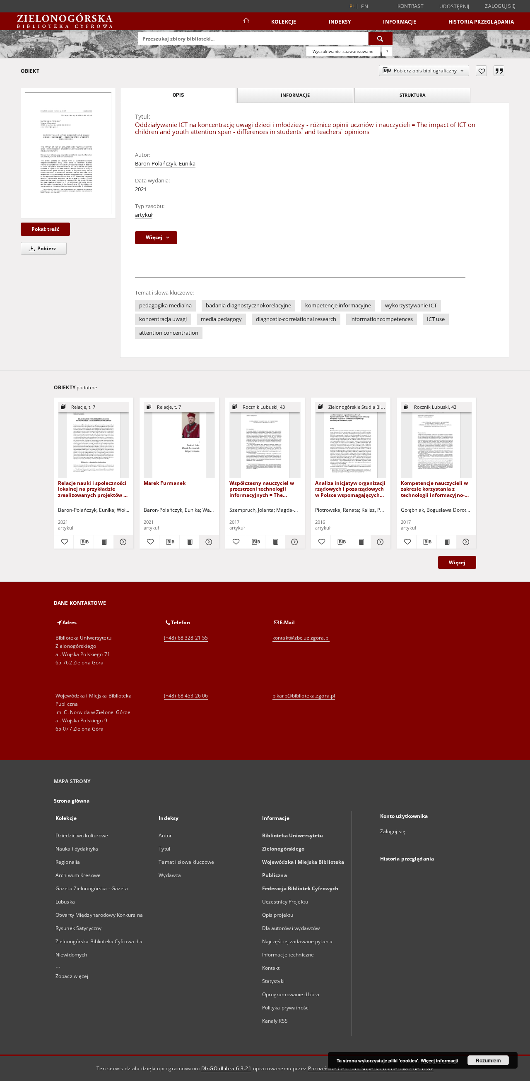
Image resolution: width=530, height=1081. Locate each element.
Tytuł (164, 848)
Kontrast (411, 6)
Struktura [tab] (413, 95)
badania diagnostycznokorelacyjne (248, 305)
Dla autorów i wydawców (291, 928)
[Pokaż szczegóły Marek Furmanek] (208, 542)
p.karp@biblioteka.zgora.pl (303, 695)
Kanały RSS (275, 1020)
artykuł (143, 214)
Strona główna (72, 800)
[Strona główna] (245, 21)
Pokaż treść (45, 228)
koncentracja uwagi (163, 319)
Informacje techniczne (288, 954)
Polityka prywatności (286, 1007)
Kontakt (271, 967)
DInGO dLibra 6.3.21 (226, 1068)
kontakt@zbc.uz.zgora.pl (301, 637)
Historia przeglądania (481, 21)
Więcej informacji (439, 1060)
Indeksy (340, 21)
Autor (165, 835)
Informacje (399, 21)
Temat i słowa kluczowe (186, 861)
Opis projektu (278, 914)
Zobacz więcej (72, 976)
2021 (141, 189)
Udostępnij (454, 6)
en (364, 6)
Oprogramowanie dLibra (291, 994)
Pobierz (46, 248)
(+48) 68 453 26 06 (186, 695)
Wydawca (170, 875)
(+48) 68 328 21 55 (186, 637)
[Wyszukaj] (381, 38)
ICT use (436, 319)
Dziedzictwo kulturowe (81, 835)
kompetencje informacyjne (338, 305)
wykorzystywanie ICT (411, 305)
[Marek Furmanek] (179, 440)
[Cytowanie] (499, 70)
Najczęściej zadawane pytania (297, 941)
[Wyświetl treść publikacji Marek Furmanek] (189, 542)
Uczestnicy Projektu (285, 901)
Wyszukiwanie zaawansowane (343, 51)
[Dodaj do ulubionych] (481, 70)
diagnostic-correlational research (296, 319)
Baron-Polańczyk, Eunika (165, 163)
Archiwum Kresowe (78, 875)
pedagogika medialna (165, 305)
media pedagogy (221, 319)
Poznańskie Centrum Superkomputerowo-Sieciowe (371, 1068)
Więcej (457, 562)
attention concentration (168, 332)
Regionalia (67, 861)
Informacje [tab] (295, 95)
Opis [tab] (178, 95)
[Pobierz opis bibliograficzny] (83, 542)
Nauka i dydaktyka (76, 848)
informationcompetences (381, 319)
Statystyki (273, 981)
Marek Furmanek (165, 483)
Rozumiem (488, 1060)
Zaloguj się (500, 6)
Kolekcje (283, 21)
